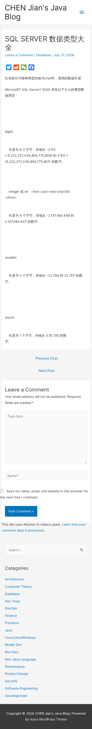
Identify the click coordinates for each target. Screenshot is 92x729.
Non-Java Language (20, 659)
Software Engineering (21, 688)
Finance (11, 616)
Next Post (46, 371)
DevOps (11, 608)
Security (11, 681)
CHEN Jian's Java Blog (36, 12)
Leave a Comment (19, 55)
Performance (15, 667)
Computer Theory (18, 586)
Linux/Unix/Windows (20, 637)
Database (43, 55)
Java (8, 630)
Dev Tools (12, 601)
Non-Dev (12, 652)
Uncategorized (16, 696)
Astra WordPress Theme (48, 719)
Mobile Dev (13, 645)
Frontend (12, 623)
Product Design (16, 674)
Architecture (14, 579)
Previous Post (47, 358)
